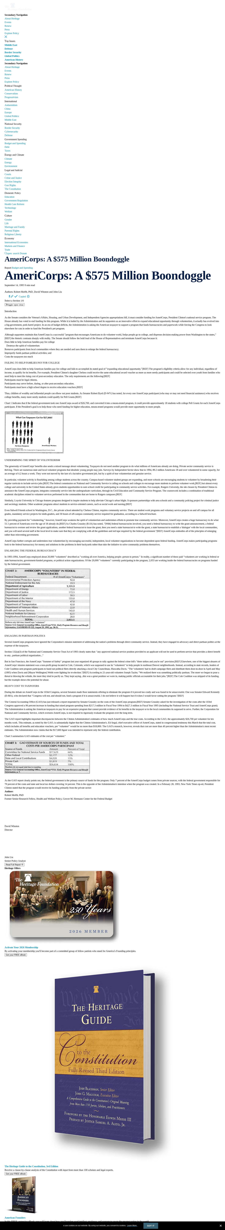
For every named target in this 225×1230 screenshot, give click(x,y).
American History (14, 59)
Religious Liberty (13, 234)
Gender (8, 219)
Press (7, 29)
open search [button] (13, 253)
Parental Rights (12, 230)
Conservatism (11, 93)
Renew (8, 26)
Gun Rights (10, 185)
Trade (7, 249)
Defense (9, 48)
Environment (11, 166)
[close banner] (221, 1226)
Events (8, 22)
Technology (10, 208)
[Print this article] (28, 296)
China (7, 108)
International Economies (16, 242)
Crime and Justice (13, 178)
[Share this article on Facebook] (9, 296)
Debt (7, 147)
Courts (8, 174)
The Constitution (13, 189)
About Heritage (12, 18)
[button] (6, 36)
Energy (8, 162)
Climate (8, 158)
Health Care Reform (14, 204)
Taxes (7, 150)
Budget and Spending (15, 143)
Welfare (8, 211)
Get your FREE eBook (16, 955)
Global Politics (12, 56)
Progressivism (11, 97)
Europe (8, 112)
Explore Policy (12, 33)
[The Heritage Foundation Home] (18, 11)
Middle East (11, 45)
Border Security (13, 52)
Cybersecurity (11, 131)
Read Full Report (13, 865)
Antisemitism (11, 105)
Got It (150, 1225)
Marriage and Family (15, 227)
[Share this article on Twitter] (7, 296)
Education (9, 197)
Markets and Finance (15, 246)
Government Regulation (16, 200)
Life (7, 223)
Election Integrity (13, 181)
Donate (23, 253)
